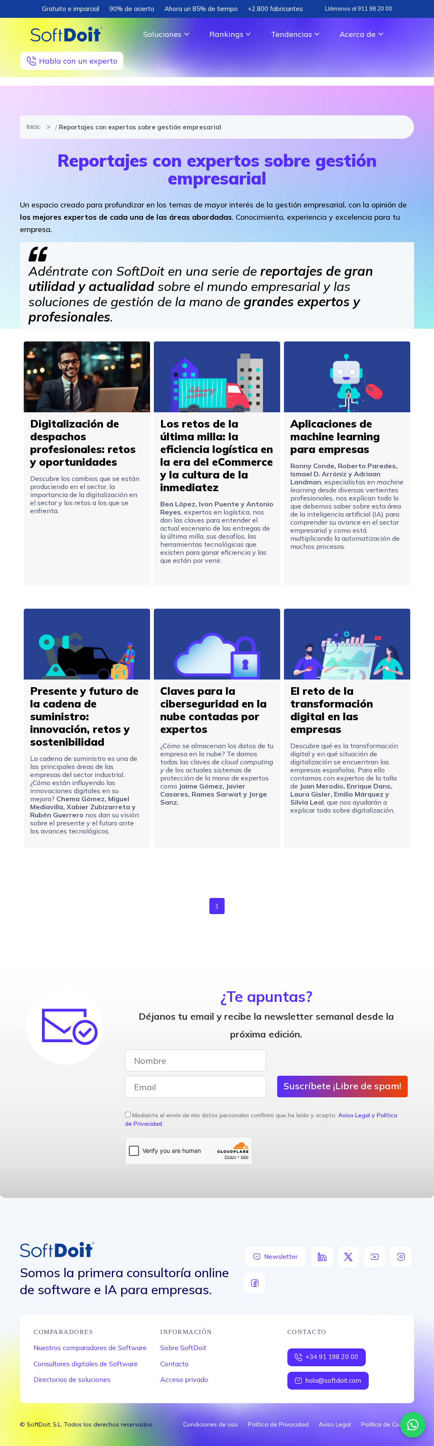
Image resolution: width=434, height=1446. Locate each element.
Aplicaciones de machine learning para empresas (335, 436)
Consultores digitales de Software (85, 1363)
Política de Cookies (387, 1424)
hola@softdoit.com (333, 1380)
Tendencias (291, 34)
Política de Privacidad (278, 1424)
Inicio (32, 127)
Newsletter (281, 1257)
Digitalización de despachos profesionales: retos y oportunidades (83, 442)
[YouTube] (374, 1256)
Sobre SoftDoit (183, 1347)
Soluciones (162, 34)
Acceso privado (184, 1379)
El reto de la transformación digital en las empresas (331, 710)
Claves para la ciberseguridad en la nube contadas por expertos (213, 710)
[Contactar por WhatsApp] (413, 1425)
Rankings (226, 34)
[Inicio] (67, 34)
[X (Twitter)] (348, 1256)
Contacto (174, 1363)
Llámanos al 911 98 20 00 (358, 8)
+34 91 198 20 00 (332, 1357)
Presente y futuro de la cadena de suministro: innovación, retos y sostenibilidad (84, 716)
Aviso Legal (335, 1424)
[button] (87, 376)
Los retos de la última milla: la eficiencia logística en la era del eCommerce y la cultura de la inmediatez (216, 455)
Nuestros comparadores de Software (90, 1347)
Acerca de (357, 34)
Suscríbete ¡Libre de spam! (342, 1086)
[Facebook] (254, 1283)
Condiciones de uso (210, 1424)
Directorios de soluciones (72, 1379)
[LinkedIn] (322, 1256)
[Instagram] (401, 1256)
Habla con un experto (78, 61)
